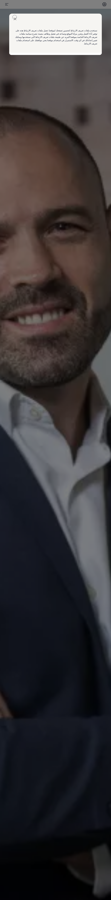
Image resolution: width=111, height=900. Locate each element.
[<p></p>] (14, 17)
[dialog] (55, 450)
